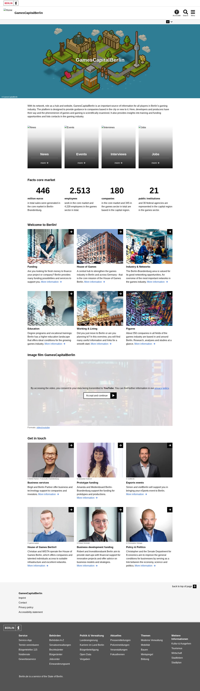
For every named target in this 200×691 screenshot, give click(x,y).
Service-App (25, 640)
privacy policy (162, 388)
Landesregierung (89, 640)
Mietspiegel (147, 654)
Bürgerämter (55, 654)
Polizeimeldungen (119, 645)
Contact (23, 602)
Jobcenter (54, 659)
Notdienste (24, 654)
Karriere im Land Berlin (92, 645)
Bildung (145, 659)
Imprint (22, 598)
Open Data (85, 654)
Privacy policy (26, 607)
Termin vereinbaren (29, 645)
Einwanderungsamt (59, 664)
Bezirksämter (56, 649)
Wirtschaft (176, 653)
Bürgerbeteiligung (89, 649)
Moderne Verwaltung (152, 640)
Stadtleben (177, 658)
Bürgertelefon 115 (28, 649)
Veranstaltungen (118, 649)
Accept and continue (97, 395)
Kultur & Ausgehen (181, 643)
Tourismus (176, 648)
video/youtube (43, 427)
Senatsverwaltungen (60, 645)
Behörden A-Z (56, 640)
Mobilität (145, 645)
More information (50, 282)
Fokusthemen (117, 654)
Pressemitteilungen (120, 640)
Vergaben (85, 659)
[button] (169, 21)
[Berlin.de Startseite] (11, 3)
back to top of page (182, 586)
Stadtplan (176, 662)
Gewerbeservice (27, 659)
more (43, 163)
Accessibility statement (31, 612)
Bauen (144, 649)
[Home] (8, 12)
